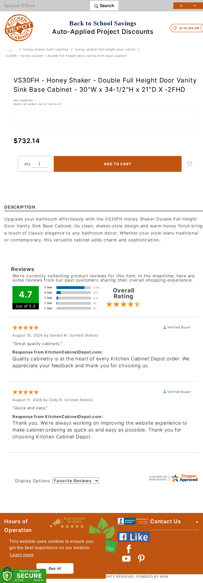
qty (27, 164)
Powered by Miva (152, 577)
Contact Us (165, 521)
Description (19, 207)
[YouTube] (126, 558)
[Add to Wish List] (190, 164)
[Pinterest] (141, 558)
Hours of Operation (18, 525)
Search (106, 5)
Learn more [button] (22, 555)
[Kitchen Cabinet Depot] (19, 27)
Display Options (32, 480)
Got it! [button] (55, 568)
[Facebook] (128, 549)
